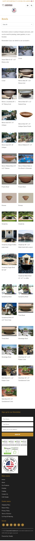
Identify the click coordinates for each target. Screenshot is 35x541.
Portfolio (4, 488)
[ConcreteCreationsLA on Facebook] (3, 524)
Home (3, 479)
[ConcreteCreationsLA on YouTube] (7, 524)
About (3, 482)
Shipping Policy (6, 505)
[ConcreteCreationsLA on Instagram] (15, 524)
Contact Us (5, 494)
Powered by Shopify (7, 536)
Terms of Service (6, 513)
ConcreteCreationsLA (12, 530)
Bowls (5, 18)
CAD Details (5, 497)
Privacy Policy (6, 510)
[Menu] (27, 5)
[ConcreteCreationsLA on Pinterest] (11, 524)
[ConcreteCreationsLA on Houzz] (18, 524)
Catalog (4, 491)
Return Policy (5, 507)
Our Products (5, 485)
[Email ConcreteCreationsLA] (22, 524)
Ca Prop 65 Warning (7, 516)
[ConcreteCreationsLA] (9, 9)
